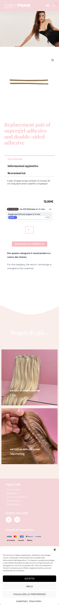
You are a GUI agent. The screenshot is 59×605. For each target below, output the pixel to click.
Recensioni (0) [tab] (16, 173)
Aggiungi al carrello (29, 244)
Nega (29, 586)
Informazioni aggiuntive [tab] (23, 166)
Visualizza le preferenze (29, 594)
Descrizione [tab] (15, 159)
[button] (54, 549)
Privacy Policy (35, 601)
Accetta (29, 578)
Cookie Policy (22, 601)
